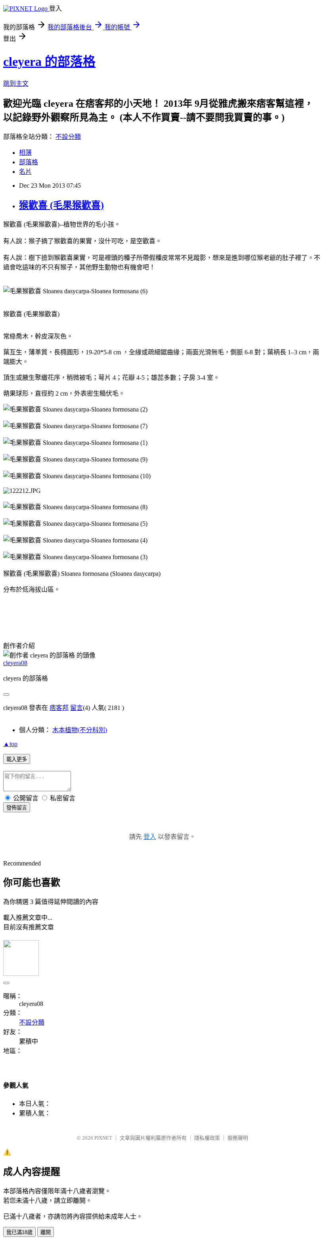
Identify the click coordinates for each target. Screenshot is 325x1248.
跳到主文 (16, 83)
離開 (45, 1232)
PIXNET (103, 1138)
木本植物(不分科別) (79, 730)
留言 (76, 707)
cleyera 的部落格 (49, 61)
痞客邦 (59, 707)
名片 (25, 171)
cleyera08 (15, 663)
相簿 (25, 152)
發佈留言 (16, 808)
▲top (10, 743)
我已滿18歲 (19, 1232)
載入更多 (16, 759)
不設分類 (68, 136)
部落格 (28, 162)
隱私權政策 (207, 1138)
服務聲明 (238, 1138)
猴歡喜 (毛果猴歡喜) (61, 205)
